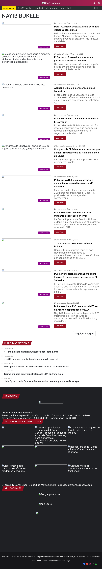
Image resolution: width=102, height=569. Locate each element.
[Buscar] (99, 4)
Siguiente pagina (84, 333)
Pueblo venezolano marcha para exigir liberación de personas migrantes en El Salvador (75, 277)
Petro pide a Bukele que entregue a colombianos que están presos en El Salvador (73, 183)
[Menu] (3, 4)
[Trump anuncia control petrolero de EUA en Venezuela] (51, 454)
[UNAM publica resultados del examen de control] (51, 435)
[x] (98, 564)
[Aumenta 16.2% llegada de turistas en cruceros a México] (84, 435)
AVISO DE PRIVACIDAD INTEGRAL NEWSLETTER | (21, 557)
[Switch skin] (94, 4)
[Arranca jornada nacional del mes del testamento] (18, 435)
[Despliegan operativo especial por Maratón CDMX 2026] (51, 473)
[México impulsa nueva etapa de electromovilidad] (18, 473)
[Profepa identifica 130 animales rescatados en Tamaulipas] (18, 454)
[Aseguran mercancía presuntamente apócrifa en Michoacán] (84, 473)
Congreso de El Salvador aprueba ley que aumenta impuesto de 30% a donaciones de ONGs (77, 152)
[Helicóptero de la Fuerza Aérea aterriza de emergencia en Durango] (84, 454)
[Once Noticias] (51, 3)
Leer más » (60, 46)
